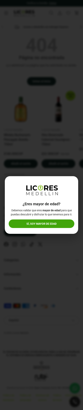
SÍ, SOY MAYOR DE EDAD (41, 223)
